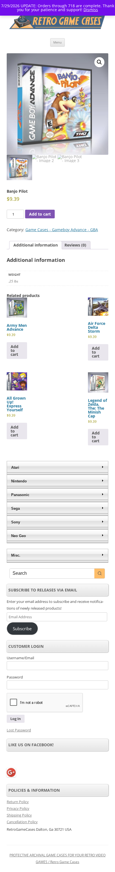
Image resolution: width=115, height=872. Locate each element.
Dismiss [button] (90, 9)
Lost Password (19, 730)
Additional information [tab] (35, 245)
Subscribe (22, 628)
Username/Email (20, 657)
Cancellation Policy (22, 821)
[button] (99, 62)
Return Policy (18, 801)
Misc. (15, 555)
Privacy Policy (18, 808)
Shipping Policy (19, 815)
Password (15, 677)
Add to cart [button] (14, 350)
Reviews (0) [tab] (75, 245)
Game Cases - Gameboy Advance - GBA (61, 229)
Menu (57, 42)
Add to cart (40, 214)
